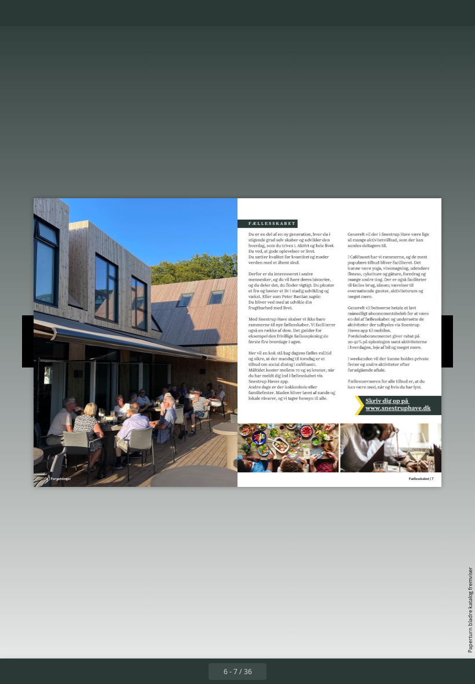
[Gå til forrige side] (196, 671)
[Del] (432, 13)
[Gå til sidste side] (304, 671)
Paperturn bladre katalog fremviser (470, 610)
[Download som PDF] (69, 13)
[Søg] (16, 13)
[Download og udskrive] (95, 13)
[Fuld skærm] (458, 13)
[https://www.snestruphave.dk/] (410, 404)
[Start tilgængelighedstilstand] (121, 13)
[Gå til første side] (170, 671)
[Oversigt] (43, 13)
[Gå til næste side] (279, 671)
